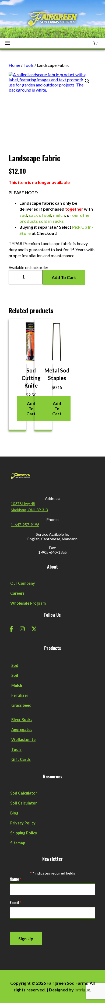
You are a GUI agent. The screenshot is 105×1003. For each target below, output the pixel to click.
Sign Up (25, 938)
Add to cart (64, 277)
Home (14, 65)
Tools (28, 65)
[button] (87, 81)
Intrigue (82, 989)
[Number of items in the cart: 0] (95, 43)
